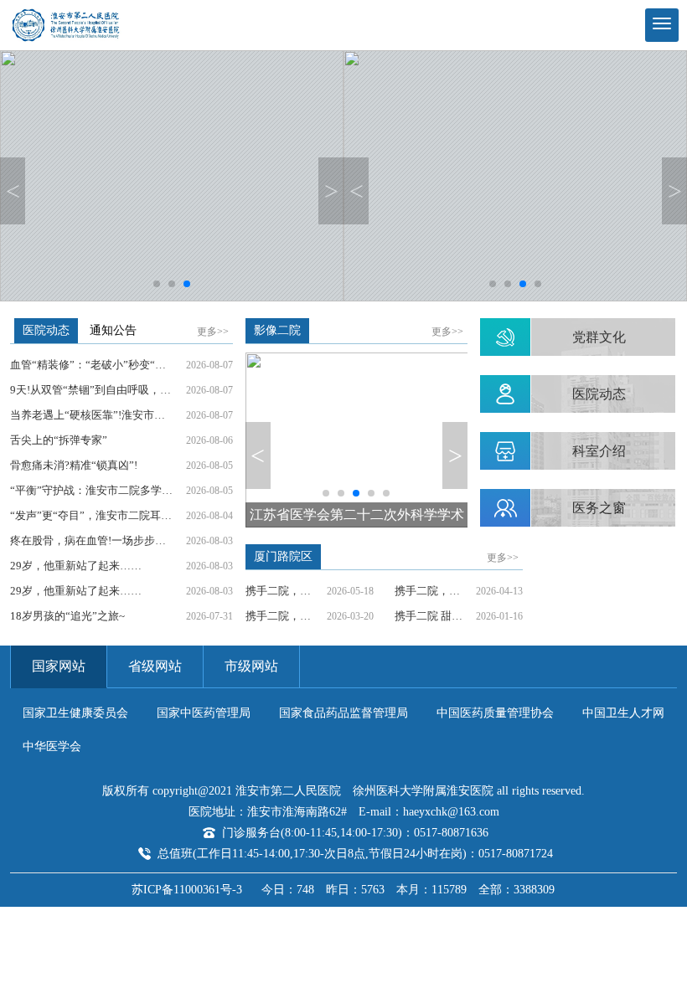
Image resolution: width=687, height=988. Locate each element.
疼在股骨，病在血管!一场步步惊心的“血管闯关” (98, 540)
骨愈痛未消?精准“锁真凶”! (73, 465)
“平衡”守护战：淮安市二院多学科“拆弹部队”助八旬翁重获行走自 (98, 490)
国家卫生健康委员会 (75, 713)
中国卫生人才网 (623, 713)
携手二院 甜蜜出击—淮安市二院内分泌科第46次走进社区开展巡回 (435, 616)
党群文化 (599, 337)
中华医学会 (52, 746)
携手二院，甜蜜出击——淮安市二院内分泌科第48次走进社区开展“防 (435, 590)
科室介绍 (599, 451)
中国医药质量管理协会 (495, 713)
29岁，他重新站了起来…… (76, 565)
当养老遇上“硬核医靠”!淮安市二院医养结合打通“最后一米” (98, 415)
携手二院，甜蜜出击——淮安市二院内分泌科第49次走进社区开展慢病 (286, 590)
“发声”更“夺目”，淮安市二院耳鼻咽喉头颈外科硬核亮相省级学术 (98, 515)
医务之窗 (599, 508)
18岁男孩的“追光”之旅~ (67, 616)
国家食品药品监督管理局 (343, 713)
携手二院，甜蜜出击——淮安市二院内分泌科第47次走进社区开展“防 (286, 616)
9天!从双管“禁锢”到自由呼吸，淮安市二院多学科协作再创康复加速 (98, 389)
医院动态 (599, 394)
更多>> (213, 331)
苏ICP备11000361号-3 (187, 889)
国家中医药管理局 (204, 713)
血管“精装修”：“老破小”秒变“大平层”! (98, 364)
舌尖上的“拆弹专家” (58, 440)
